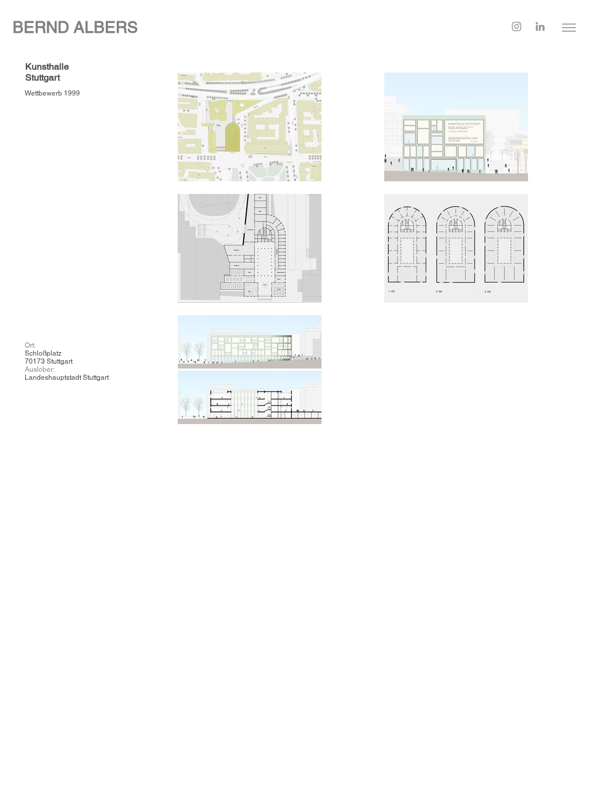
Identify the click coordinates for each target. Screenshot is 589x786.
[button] (569, 27)
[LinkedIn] (540, 26)
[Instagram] (516, 26)
